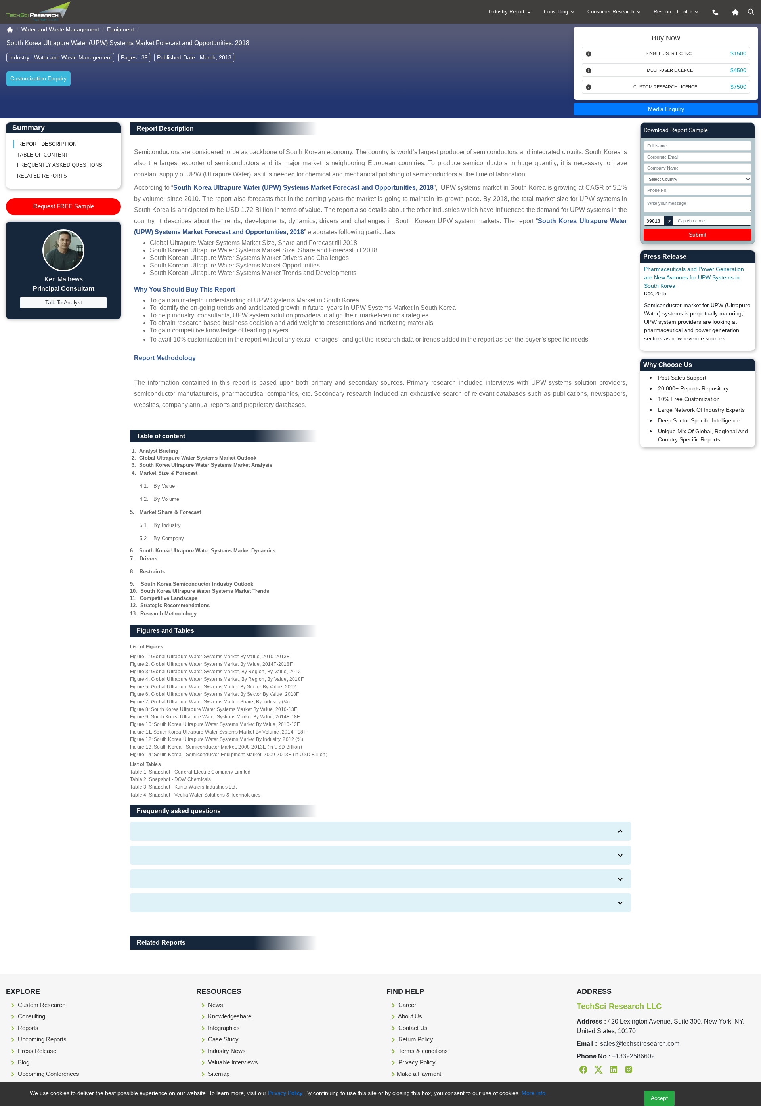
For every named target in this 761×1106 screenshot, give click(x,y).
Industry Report (507, 12)
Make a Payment (419, 1073)
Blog (22, 1062)
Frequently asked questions (59, 165)
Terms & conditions (422, 1050)
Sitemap (218, 1073)
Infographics (223, 1027)
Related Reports (42, 176)
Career (406, 1004)
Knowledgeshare (229, 1016)
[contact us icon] (713, 12)
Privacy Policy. (286, 1093)
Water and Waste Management (60, 29)
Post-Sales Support (682, 377)
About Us (409, 1016)
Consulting (557, 12)
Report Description (47, 144)
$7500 (738, 87)
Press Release (36, 1050)
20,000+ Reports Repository (693, 388)
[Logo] (38, 11)
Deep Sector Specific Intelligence (699, 420)
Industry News (226, 1050)
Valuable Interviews (232, 1062)
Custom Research (40, 1004)
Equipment (120, 29)
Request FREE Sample (63, 206)
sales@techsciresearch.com (639, 1043)
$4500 (738, 70)
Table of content (42, 155)
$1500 (738, 53)
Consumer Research (611, 12)
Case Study (223, 1039)
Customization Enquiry (38, 78)
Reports (27, 1027)
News (215, 1004)
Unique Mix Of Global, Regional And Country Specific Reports (703, 435)
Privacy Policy (416, 1062)
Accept (659, 1098)
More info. (533, 1093)
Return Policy (415, 1039)
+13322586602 (633, 1056)
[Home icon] (733, 12)
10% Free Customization (689, 399)
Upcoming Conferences (47, 1073)
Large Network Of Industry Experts (701, 410)
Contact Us (412, 1027)
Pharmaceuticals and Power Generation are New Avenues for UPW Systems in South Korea (694, 277)
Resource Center (674, 12)
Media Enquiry (666, 109)
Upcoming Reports (41, 1039)
